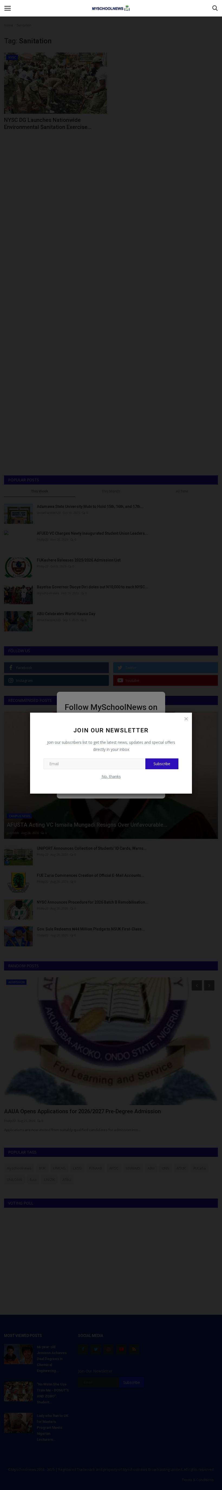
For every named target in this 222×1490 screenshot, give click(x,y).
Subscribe (162, 763)
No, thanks (111, 776)
